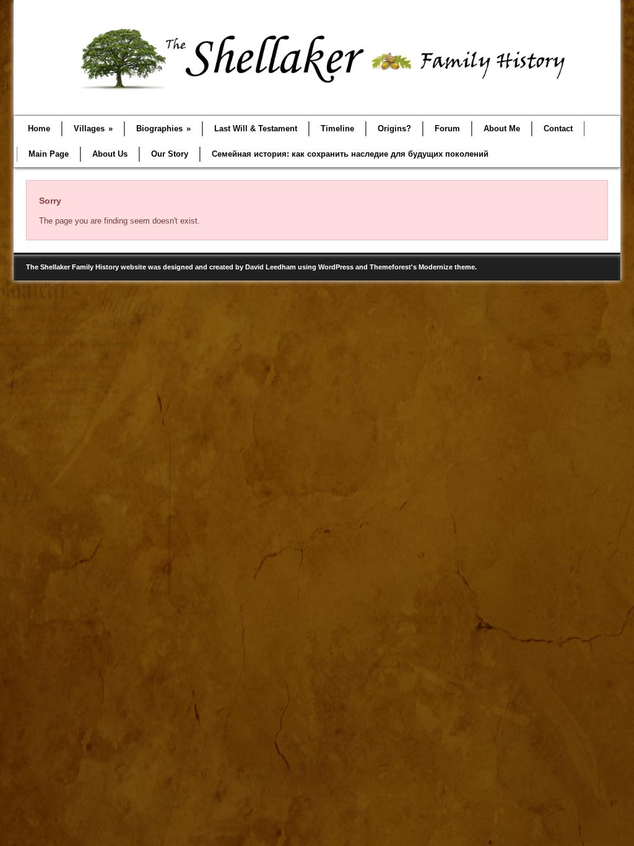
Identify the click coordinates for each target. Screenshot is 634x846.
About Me (502, 128)
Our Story (169, 154)
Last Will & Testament (255, 128)
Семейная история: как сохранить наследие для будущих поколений (350, 154)
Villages (93, 128)
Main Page (48, 154)
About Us (110, 154)
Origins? (394, 128)
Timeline (337, 128)
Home (39, 128)
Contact (558, 128)
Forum (447, 128)
